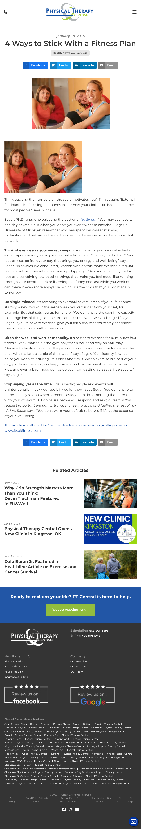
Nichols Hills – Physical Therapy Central (25, 757)
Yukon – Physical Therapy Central (111, 783)
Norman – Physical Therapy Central (108, 757)
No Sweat (88, 220)
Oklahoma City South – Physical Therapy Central (105, 768)
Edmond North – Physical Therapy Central (27, 739)
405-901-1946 (91, 635)
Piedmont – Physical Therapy (65, 779)
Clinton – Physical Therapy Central (23, 731)
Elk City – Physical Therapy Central (23, 742)
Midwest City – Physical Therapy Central (26, 750)
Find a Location (14, 661)
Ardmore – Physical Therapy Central (60, 724)
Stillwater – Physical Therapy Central (24, 783)
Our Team (76, 671)
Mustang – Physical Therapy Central (69, 753)
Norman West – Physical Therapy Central (76, 761)
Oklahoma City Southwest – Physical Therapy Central (94, 772)
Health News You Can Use (70, 53)
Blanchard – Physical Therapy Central (24, 727)
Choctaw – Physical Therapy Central (111, 727)
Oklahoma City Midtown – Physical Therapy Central (32, 764)
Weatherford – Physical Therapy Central (68, 783)
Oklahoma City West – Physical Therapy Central (87, 776)
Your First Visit (13, 671)
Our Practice (78, 661)
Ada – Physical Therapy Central (21, 724)
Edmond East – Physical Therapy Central (66, 735)
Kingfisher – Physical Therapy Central (105, 742)
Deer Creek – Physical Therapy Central (103, 731)
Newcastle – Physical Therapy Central (112, 753)
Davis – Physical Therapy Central (62, 731)
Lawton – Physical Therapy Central (65, 746)
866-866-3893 (99, 630)
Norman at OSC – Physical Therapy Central (27, 761)
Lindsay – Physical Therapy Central (106, 746)
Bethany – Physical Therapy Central (102, 724)
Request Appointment (69, 609)
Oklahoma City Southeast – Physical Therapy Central (33, 772)
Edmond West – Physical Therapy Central (75, 739)
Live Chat (133, 821)
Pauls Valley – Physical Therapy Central (25, 779)
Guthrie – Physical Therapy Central (63, 742)
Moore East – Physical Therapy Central (72, 750)
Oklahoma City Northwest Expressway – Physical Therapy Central (40, 768)
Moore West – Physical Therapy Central (25, 753)
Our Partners (78, 666)
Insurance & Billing (16, 677)
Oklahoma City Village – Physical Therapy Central (31, 776)
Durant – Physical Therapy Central (22, 735)
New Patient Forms (16, 666)
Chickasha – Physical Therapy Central (68, 727)
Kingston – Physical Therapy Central (24, 746)
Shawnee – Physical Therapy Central (104, 779)
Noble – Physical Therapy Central (68, 757)
